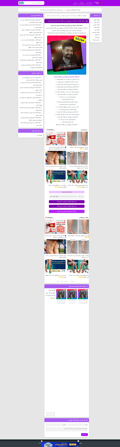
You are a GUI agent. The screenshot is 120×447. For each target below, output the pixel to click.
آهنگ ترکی (97, 22)
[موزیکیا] (98, 3)
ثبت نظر (84, 434)
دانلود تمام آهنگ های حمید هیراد (66, 211)
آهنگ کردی (97, 27)
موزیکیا (84, 15)
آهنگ (78, 25)
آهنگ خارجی (96, 25)
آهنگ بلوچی (97, 20)
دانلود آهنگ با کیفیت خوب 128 (66, 206)
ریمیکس (81, 3)
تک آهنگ (79, 15)
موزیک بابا (39, 135)
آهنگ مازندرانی (96, 32)
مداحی (75, 3)
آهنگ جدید (89, 3)
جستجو (21, 3)
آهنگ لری (97, 30)
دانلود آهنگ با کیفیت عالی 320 (66, 202)
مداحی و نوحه (96, 40)
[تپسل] (42, 441)
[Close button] (78, 441)
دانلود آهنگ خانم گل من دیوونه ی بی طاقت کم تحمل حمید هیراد (66, 21)
